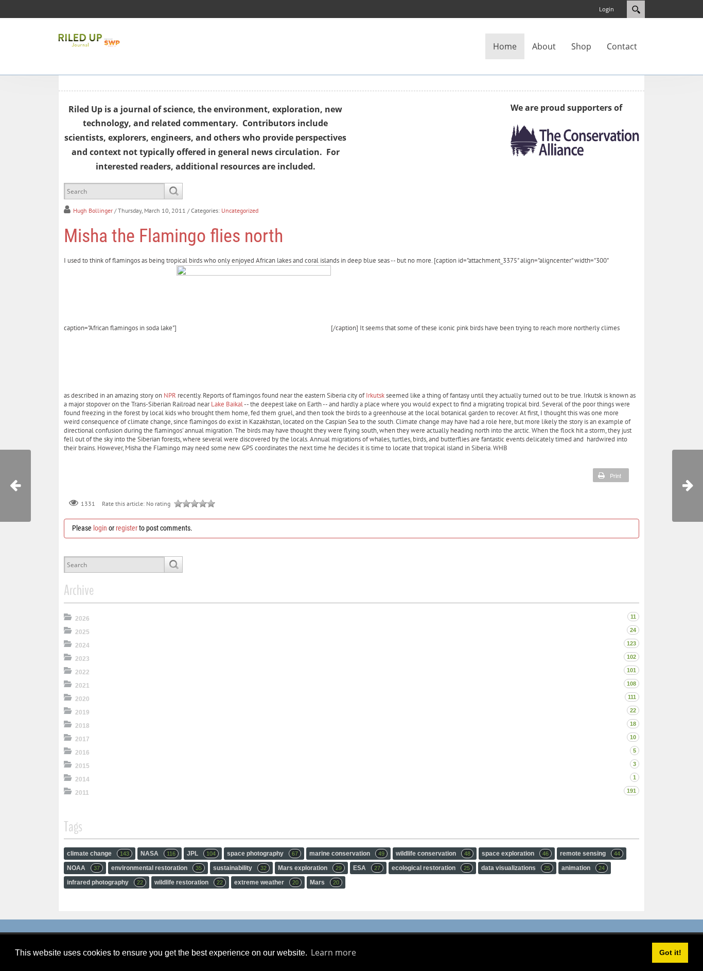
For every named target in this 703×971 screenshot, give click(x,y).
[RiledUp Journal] (89, 39)
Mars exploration (310, 868)
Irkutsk (375, 395)
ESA (366, 868)
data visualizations (515, 868)
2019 (82, 712)
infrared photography (105, 882)
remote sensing (590, 853)
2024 (82, 645)
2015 (82, 766)
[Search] (173, 191)
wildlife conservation (433, 853)
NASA (157, 853)
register (126, 528)
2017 (82, 739)
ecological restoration (431, 868)
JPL (201, 853)
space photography (262, 853)
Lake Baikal (227, 404)
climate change (98, 853)
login (100, 528)
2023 (82, 658)
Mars (324, 882)
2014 (82, 779)
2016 (82, 752)
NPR (170, 395)
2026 (82, 618)
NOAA (83, 868)
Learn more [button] (333, 952)
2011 (82, 792)
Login (606, 9)
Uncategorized (239, 210)
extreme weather (266, 882)
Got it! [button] (670, 952)
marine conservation (346, 853)
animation (583, 868)
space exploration (515, 853)
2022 (82, 672)
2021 (82, 685)
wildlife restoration (188, 882)
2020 (82, 699)
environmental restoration (156, 868)
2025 (82, 632)
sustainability (240, 868)
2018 (82, 725)
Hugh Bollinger (93, 210)
